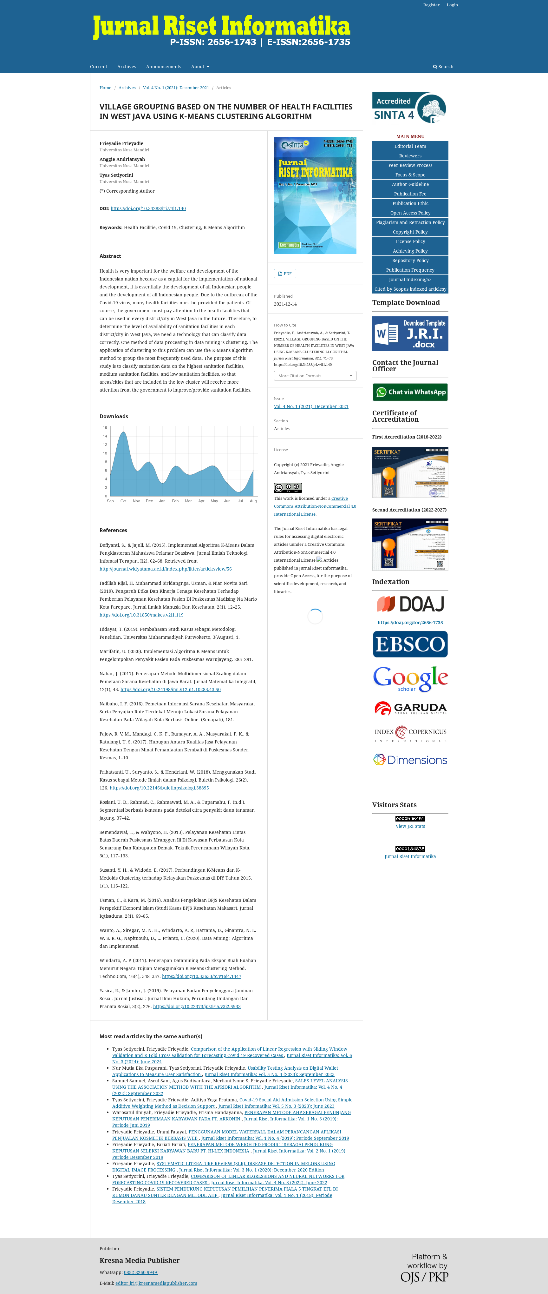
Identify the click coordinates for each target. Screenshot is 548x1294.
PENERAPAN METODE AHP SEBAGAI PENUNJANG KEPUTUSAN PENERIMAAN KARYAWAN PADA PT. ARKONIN (231, 1115)
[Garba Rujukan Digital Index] (410, 716)
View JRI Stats (410, 826)
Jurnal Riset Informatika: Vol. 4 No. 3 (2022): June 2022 (269, 1182)
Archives (126, 66)
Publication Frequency (410, 270)
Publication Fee (410, 194)
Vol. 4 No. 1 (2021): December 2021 (176, 87)
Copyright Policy (410, 232)
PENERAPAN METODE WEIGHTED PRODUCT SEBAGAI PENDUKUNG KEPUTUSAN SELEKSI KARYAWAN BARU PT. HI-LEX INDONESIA (222, 1147)
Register (431, 5)
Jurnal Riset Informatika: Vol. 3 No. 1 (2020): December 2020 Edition (251, 1170)
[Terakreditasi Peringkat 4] (410, 123)
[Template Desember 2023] (410, 350)
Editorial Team (410, 146)
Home (105, 87)
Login (452, 5)
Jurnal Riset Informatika (410, 856)
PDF (287, 273)
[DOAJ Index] (410, 611)
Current (98, 66)
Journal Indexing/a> (410, 279)
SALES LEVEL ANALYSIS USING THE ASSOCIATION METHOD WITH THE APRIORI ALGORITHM (230, 1084)
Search (445, 66)
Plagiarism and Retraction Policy (410, 222)
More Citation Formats (299, 376)
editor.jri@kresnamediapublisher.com (156, 1283)
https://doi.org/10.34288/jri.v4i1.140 (148, 208)
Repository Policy (410, 260)
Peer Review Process (410, 165)
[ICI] (410, 741)
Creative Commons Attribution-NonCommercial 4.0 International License (315, 506)
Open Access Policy (410, 213)
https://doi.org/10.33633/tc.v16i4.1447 (201, 976)
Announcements (163, 66)
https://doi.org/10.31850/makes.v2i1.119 (142, 615)
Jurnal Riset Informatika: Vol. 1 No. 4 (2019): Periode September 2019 (275, 1138)
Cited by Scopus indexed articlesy (411, 289)
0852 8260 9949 (141, 1272)
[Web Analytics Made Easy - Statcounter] (410, 820)
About (198, 66)
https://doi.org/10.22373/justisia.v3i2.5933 (197, 1006)
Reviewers (410, 156)
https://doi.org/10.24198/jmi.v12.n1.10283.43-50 (171, 689)
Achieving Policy (410, 251)
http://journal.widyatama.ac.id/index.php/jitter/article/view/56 (166, 569)
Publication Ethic (410, 203)
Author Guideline (410, 184)
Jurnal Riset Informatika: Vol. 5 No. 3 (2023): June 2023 (277, 1106)
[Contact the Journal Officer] (410, 400)
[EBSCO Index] (410, 656)
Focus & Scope (410, 175)
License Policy (410, 241)
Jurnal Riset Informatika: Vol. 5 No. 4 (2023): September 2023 (270, 1074)
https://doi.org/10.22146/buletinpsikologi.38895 (159, 788)
